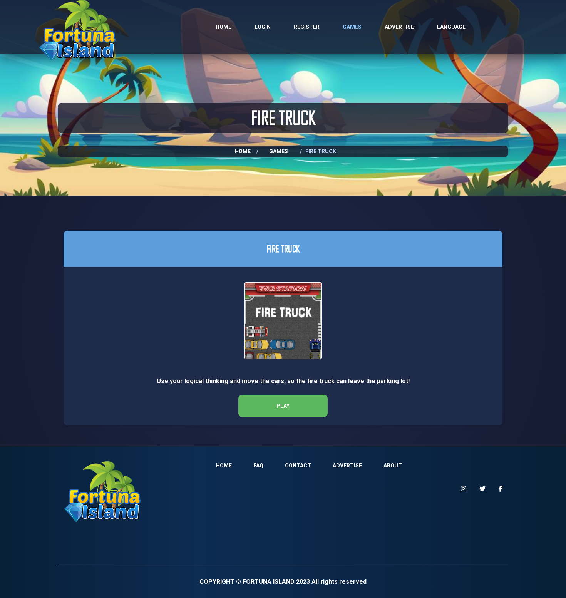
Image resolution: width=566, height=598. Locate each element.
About (392, 465)
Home (223, 27)
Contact (298, 465)
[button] (283, 406)
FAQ (258, 465)
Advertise (399, 27)
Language (451, 27)
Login (263, 27)
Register (307, 27)
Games (352, 27)
